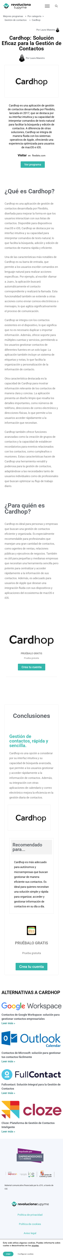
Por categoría (34, 16)
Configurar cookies (25, 1254)
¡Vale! (8, 1254)
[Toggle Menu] (47, 6)
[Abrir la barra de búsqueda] (56, 6)
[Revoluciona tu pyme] (17, 6)
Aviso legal (30, 1233)
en (29, 155)
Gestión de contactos (16, 20)
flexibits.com (38, 155)
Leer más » (8, 1023)
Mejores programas (13, 16)
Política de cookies (30, 1224)
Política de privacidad (30, 1214)
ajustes (35, 1245)
